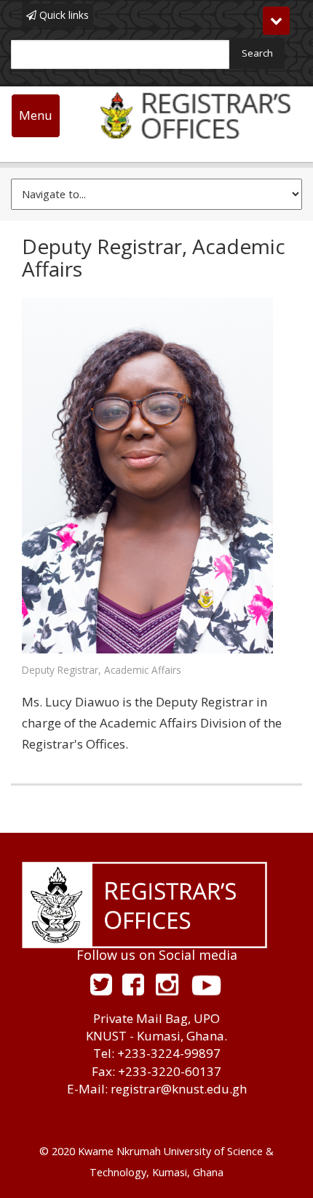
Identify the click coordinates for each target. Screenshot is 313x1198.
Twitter (101, 984)
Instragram (167, 984)
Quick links (62, 15)
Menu (35, 115)
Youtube (206, 984)
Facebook (133, 984)
